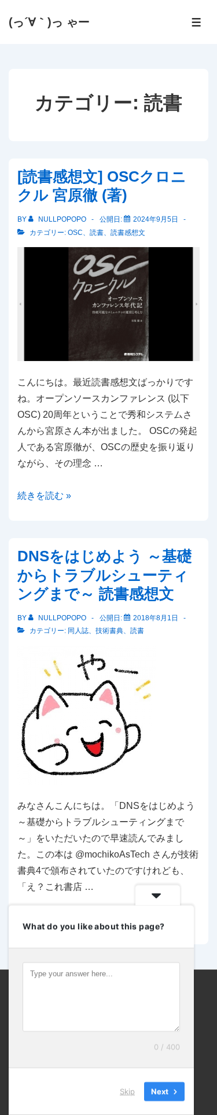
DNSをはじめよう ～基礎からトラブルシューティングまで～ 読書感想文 (104, 574)
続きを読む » (44, 496)
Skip (127, 1091)
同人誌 (78, 631)
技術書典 (109, 631)
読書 (97, 233)
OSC (75, 233)
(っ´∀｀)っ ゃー (49, 22)
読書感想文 (128, 233)
